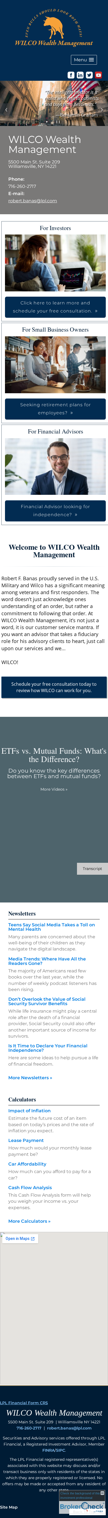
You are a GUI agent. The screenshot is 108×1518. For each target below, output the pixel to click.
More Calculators (29, 1221)
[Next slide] (102, 109)
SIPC (60, 1450)
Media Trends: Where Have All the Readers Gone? (47, 961)
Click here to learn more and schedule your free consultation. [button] (52, 307)
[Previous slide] (6, 109)
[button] (84, 60)
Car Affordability (27, 1164)
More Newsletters (30, 1077)
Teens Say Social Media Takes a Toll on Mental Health (51, 927)
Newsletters (22, 913)
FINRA (48, 1450)
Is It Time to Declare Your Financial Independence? (48, 1048)
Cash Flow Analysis (30, 1187)
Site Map (9, 1507)
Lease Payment (26, 1140)
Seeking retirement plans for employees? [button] (55, 408)
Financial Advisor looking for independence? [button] (55, 510)
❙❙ (58, 121)
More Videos (54, 789)
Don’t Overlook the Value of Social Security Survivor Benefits (47, 1001)
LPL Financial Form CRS (24, 1402)
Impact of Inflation (29, 1110)
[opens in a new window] (71, 77)
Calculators (22, 1099)
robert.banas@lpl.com (32, 200)
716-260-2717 (29, 1428)
